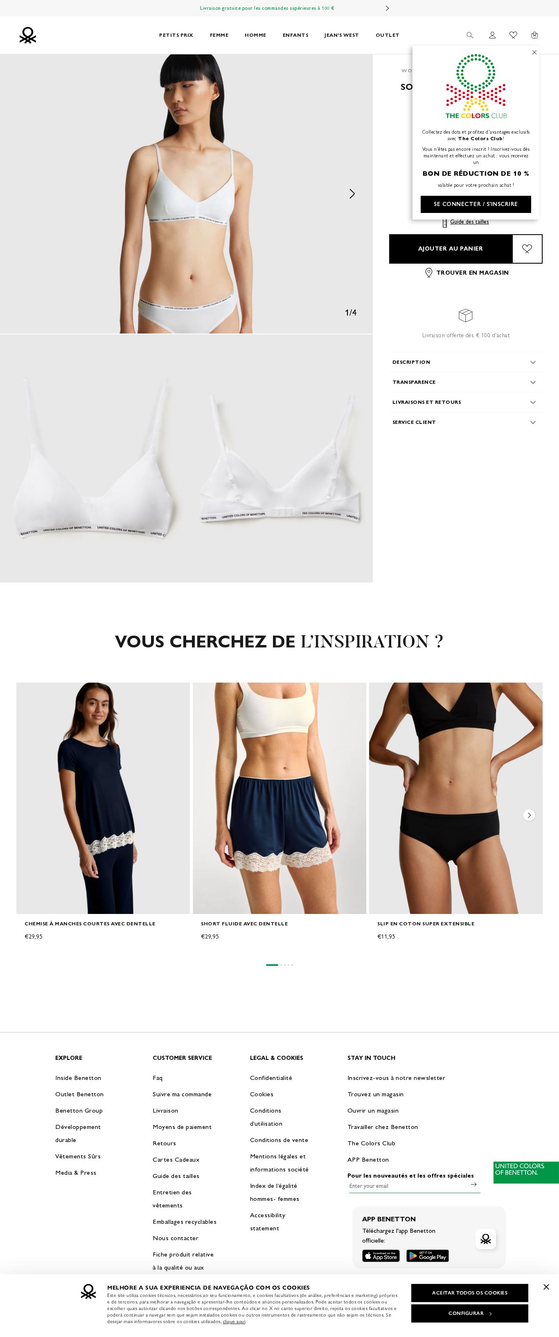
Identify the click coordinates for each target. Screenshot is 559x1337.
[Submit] (473, 1184)
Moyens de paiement (182, 1127)
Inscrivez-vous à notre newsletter (396, 1078)
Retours (164, 1143)
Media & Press (76, 1172)
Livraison (165, 1110)
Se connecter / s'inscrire (476, 204)
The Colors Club (371, 1143)
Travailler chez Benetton (382, 1127)
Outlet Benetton (79, 1094)
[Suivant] (387, 8)
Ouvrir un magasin (373, 1110)
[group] (103, 819)
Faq (158, 1078)
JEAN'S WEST (342, 35)
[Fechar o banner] (546, 1287)
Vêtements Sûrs (78, 1156)
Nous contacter (175, 1238)
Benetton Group (79, 1110)
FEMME (219, 35)
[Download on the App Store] (381, 1256)
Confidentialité (271, 1078)
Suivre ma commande (182, 1094)
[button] (186, 194)
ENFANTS (296, 35)
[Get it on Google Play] (427, 1256)
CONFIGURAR (466, 1313)
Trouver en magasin (472, 272)
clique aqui (234, 1321)
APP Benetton (368, 1159)
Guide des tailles (469, 221)
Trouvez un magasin (375, 1094)
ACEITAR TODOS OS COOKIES (469, 1293)
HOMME (255, 35)
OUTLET (388, 35)
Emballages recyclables (184, 1221)
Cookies (262, 1094)
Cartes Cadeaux (176, 1159)
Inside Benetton (78, 1078)
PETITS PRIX (176, 35)
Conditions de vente (279, 1140)
